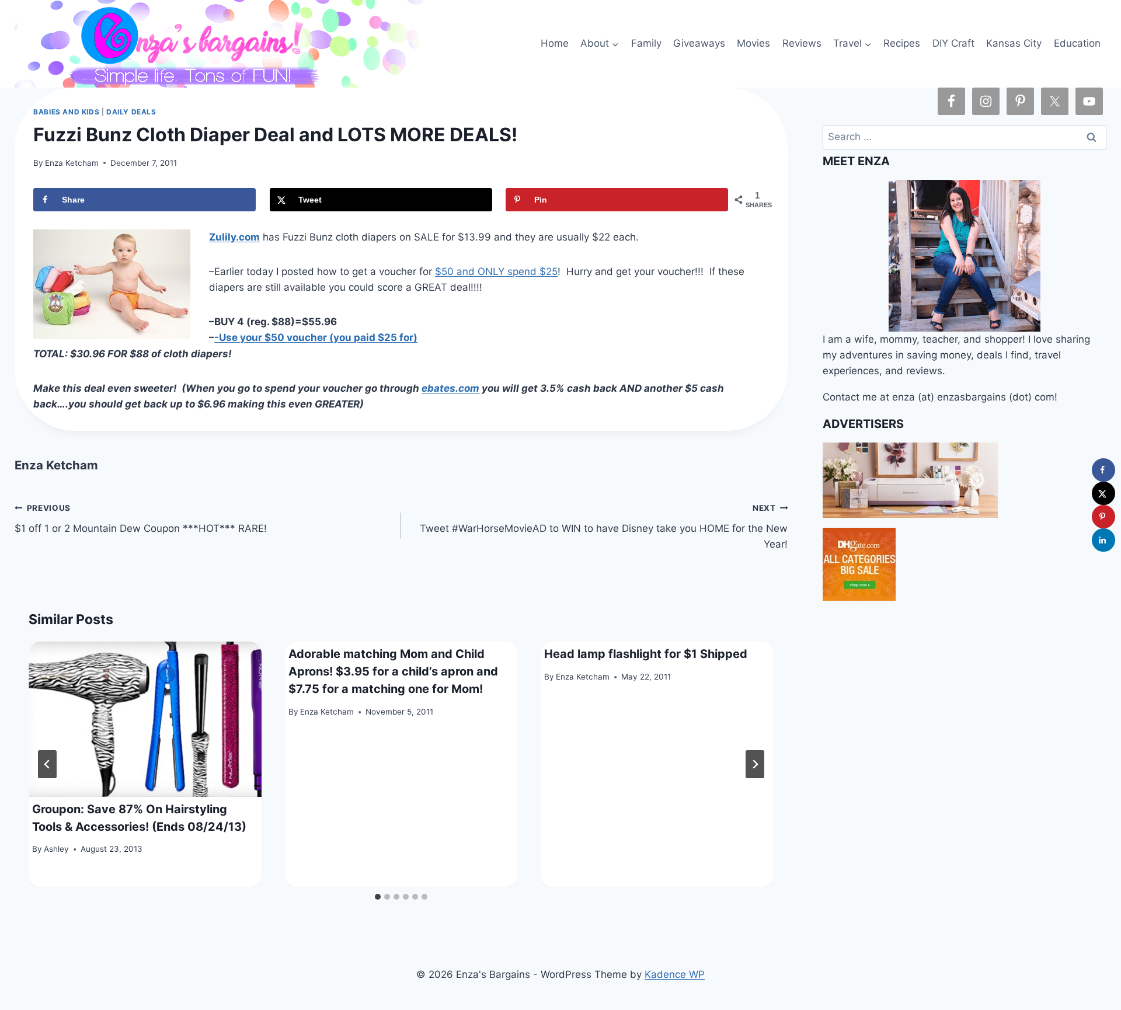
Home (555, 43)
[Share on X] (1103, 493)
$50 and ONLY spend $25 (496, 271)
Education (1077, 43)
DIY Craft (953, 43)
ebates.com (450, 388)
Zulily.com (234, 237)
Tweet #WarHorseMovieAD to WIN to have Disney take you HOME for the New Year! (604, 526)
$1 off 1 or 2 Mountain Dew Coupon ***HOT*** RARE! (141, 518)
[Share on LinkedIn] (1103, 540)
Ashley (56, 849)
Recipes (901, 43)
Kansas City (1014, 43)
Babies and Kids (66, 111)
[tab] (378, 897)
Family (646, 43)
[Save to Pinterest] (1103, 516)
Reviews (801, 43)
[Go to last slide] (47, 764)
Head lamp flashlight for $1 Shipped (645, 654)
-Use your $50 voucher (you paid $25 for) (315, 337)
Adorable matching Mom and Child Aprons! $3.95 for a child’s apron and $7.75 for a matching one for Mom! (393, 671)
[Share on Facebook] (1103, 470)
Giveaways (699, 43)
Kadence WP (675, 974)
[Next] (755, 764)
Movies (753, 43)
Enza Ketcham (72, 163)
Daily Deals (131, 111)
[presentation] (145, 719)
